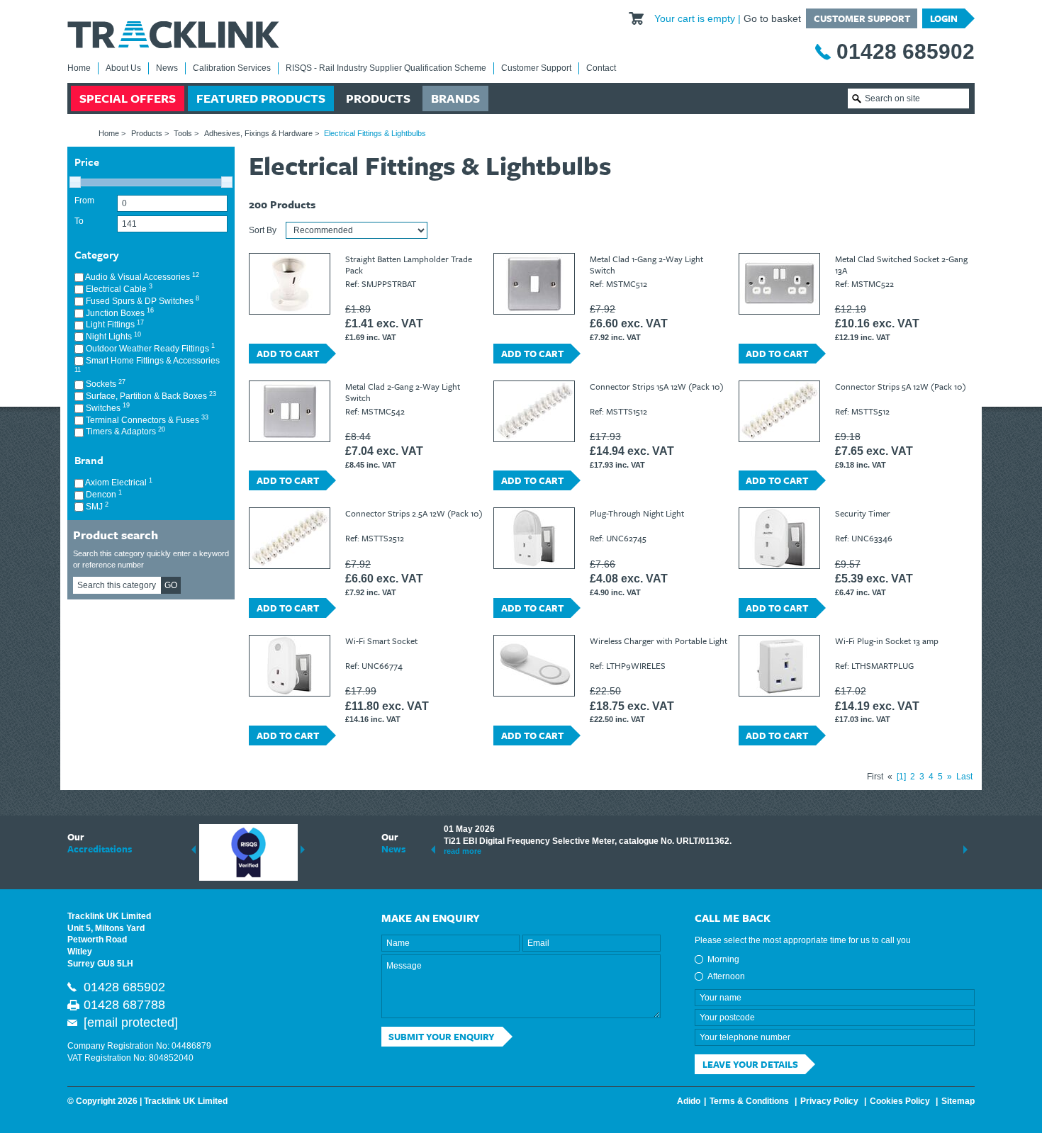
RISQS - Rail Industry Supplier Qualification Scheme (386, 68)
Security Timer (862, 513)
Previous (193, 849)
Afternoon (726, 976)
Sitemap (958, 1101)
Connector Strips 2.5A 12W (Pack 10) (414, 513)
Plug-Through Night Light (637, 513)
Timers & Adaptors (124, 431)
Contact (601, 68)
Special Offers (127, 98)
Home (79, 68)
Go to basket (772, 18)
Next (303, 849)
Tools (183, 133)
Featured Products (260, 98)
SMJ (96, 506)
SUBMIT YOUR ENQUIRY (441, 1037)
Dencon (103, 494)
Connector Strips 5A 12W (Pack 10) (900, 386)
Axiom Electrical (118, 482)
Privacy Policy (829, 1101)
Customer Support (862, 18)
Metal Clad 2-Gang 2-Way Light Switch (402, 392)
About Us (123, 68)
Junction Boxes (119, 313)
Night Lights (112, 336)
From (84, 200)
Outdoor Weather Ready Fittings (149, 348)
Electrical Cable (118, 288)
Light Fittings (114, 324)
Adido (688, 1101)
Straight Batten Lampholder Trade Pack (408, 264)
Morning (723, 959)
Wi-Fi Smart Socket (381, 640)
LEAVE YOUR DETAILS (750, 1064)
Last (964, 777)
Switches (107, 407)
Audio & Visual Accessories (141, 276)
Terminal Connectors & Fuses (146, 420)
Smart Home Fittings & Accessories (147, 364)
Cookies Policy (900, 1101)
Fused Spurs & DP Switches (141, 300)
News (167, 68)
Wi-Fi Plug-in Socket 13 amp (887, 640)
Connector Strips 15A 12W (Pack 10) (657, 386)
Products (378, 98)
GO (170, 585)
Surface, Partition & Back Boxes (150, 395)
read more (462, 851)
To (79, 221)
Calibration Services (232, 68)
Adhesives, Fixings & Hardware (258, 133)
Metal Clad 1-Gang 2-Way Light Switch (646, 264)
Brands (455, 98)
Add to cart (288, 353)
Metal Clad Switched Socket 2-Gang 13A (901, 264)
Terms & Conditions (749, 1101)
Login (944, 18)
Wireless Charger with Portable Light (658, 640)
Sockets (104, 383)
